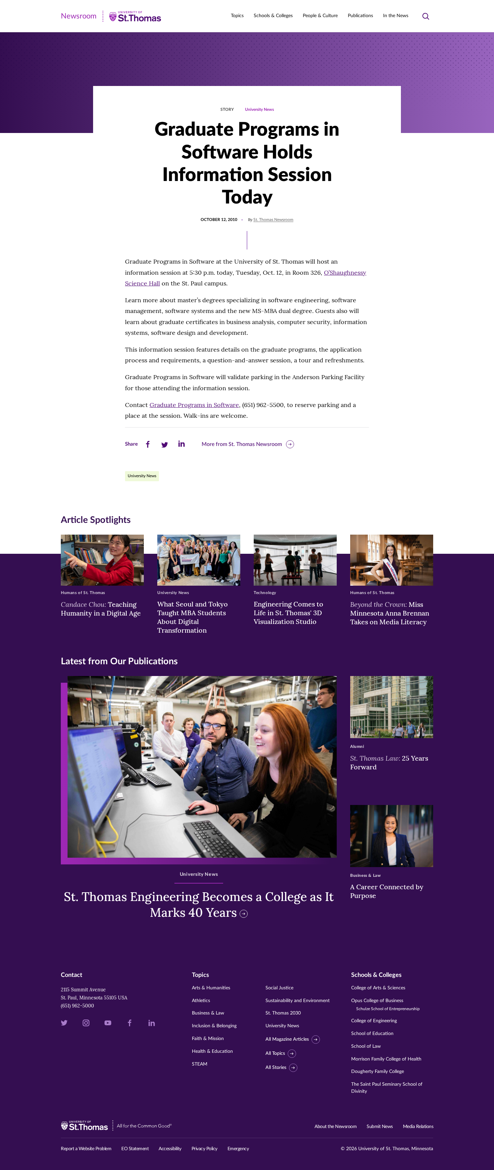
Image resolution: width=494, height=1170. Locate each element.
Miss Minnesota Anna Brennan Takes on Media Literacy (389, 613)
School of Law (366, 1046)
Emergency (238, 1148)
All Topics (275, 1053)
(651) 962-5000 (77, 1006)
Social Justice (279, 988)
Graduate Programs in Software (194, 405)
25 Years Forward (389, 762)
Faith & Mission (208, 1038)
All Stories (275, 1067)
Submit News (380, 1126)
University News (259, 109)
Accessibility (170, 1148)
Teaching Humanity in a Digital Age (101, 608)
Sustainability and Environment (297, 1000)
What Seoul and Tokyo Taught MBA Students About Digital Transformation (192, 617)
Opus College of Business (385, 1004)
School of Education (372, 1033)
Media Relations (418, 1126)
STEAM (199, 1064)
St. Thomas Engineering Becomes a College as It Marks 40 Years (199, 904)
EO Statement (135, 1148)
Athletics (201, 1000)
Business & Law (208, 1013)
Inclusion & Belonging (214, 1026)
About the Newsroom (336, 1126)
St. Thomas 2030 (283, 1013)
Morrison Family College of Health (386, 1059)
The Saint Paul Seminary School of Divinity (386, 1088)
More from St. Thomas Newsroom (242, 444)
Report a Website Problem (86, 1148)
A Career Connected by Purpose (386, 891)
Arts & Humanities (211, 988)
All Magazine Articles (287, 1039)
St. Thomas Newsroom (273, 220)
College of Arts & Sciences (378, 988)
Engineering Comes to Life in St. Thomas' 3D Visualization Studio (288, 613)
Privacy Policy (204, 1148)
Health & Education (212, 1051)
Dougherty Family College (377, 1071)
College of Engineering (374, 1021)
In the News (395, 15)
